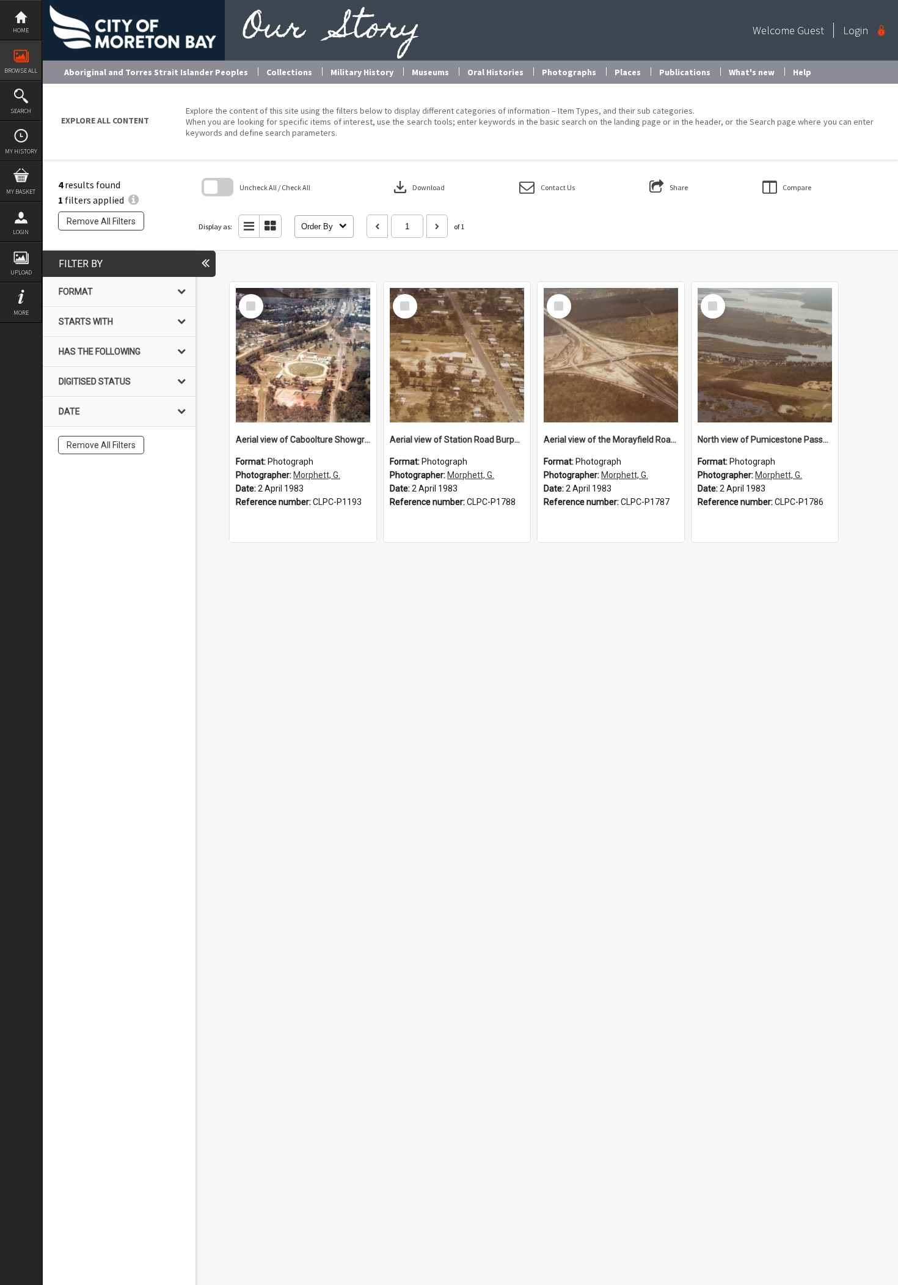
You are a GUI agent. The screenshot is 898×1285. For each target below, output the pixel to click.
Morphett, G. (316, 475)
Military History (361, 72)
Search (20, 111)
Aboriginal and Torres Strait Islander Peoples (156, 72)
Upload (21, 272)
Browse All (20, 71)
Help (802, 72)
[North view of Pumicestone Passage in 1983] (765, 355)
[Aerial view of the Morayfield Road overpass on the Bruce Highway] (611, 355)
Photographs (569, 72)
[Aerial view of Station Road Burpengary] (457, 355)
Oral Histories (495, 72)
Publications (684, 72)
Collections (289, 72)
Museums (430, 72)
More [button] (21, 313)
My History (21, 151)
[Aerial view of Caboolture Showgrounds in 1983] (303, 355)
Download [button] (418, 187)
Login (21, 232)
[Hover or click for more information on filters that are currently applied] (133, 200)
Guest (810, 30)
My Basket (20, 192)
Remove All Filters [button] (101, 221)
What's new (752, 72)
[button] (547, 187)
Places (628, 72)
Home (21, 30)
